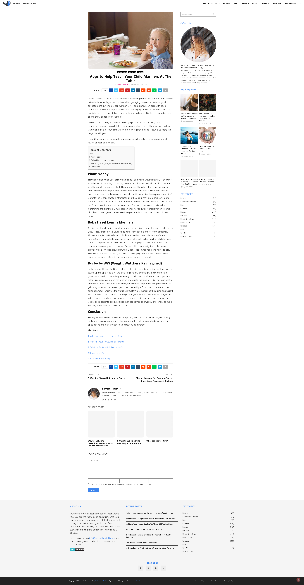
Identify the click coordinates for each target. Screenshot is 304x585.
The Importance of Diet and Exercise (206, 180)
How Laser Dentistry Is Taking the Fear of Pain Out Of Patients (189, 181)
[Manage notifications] (298, 580)
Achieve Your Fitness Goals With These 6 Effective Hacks (188, 150)
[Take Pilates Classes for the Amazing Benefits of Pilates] (189, 102)
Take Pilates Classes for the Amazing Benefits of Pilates (189, 116)
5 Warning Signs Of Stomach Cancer (107, 378)
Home (197, 581)
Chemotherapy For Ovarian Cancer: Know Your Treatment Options (154, 379)
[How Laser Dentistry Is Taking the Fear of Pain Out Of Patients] (189, 168)
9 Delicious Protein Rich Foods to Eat (106, 347)
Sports (183, 233)
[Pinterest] (155, 568)
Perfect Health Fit (122, 85)
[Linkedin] (163, 568)
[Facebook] (140, 568)
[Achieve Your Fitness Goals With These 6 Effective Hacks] (189, 135)
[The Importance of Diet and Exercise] (207, 168)
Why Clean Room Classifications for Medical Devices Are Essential (100, 443)
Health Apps (132, 72)
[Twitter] (148, 568)
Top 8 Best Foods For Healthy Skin (105, 336)
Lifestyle (245, 3)
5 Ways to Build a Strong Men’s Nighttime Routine (129, 442)
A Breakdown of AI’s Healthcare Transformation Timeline (150, 548)
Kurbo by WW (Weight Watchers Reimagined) (111, 163)
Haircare (277, 3)
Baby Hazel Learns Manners (103, 160)
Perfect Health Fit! (197, 65)
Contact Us (218, 581)
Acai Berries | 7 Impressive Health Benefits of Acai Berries (207, 117)
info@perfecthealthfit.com (102, 538)
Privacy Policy (228, 581)
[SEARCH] (213, 14)
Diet (235, 3)
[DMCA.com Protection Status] (77, 549)
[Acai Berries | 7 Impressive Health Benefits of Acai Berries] (207, 102)
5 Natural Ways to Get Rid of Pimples (106, 341)
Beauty (255, 3)
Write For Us (290, 3)
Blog (202, 581)
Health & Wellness (211, 3)
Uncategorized (186, 236)
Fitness (226, 3)
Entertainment (122, 72)
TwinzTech (139, 581)
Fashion (265, 3)
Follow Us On (152, 563)
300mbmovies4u (96, 353)
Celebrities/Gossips (188, 202)
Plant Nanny (96, 157)
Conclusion (95, 166)
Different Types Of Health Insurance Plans (206, 148)
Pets (182, 229)
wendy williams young (99, 358)
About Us (209, 581)
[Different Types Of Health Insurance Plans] (207, 135)
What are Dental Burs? (157, 441)
